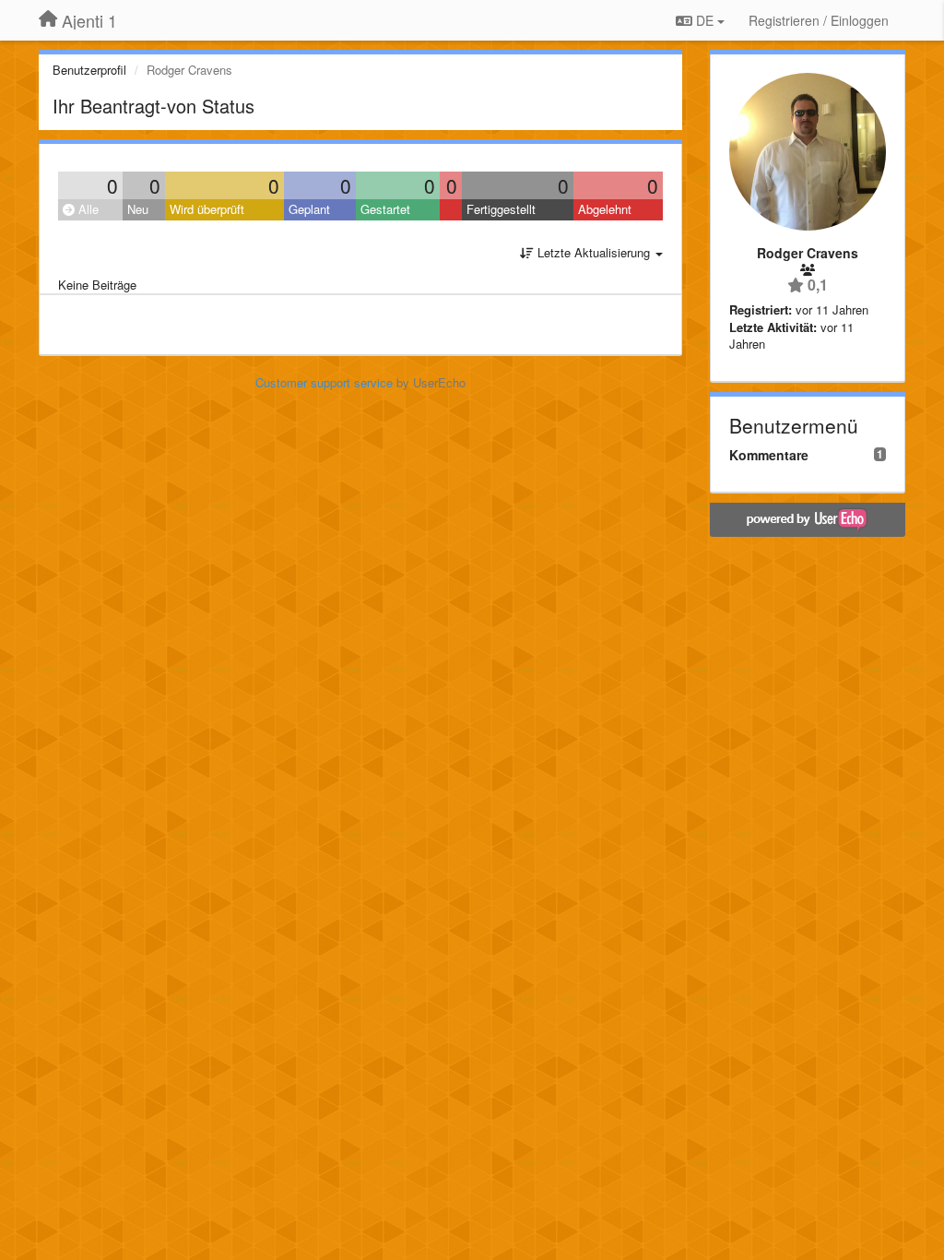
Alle (87, 209)
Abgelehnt (604, 209)
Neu (137, 209)
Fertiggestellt (501, 209)
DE (704, 20)
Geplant (309, 209)
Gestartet (385, 209)
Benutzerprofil (89, 69)
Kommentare (768, 455)
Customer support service (324, 382)
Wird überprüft (207, 209)
